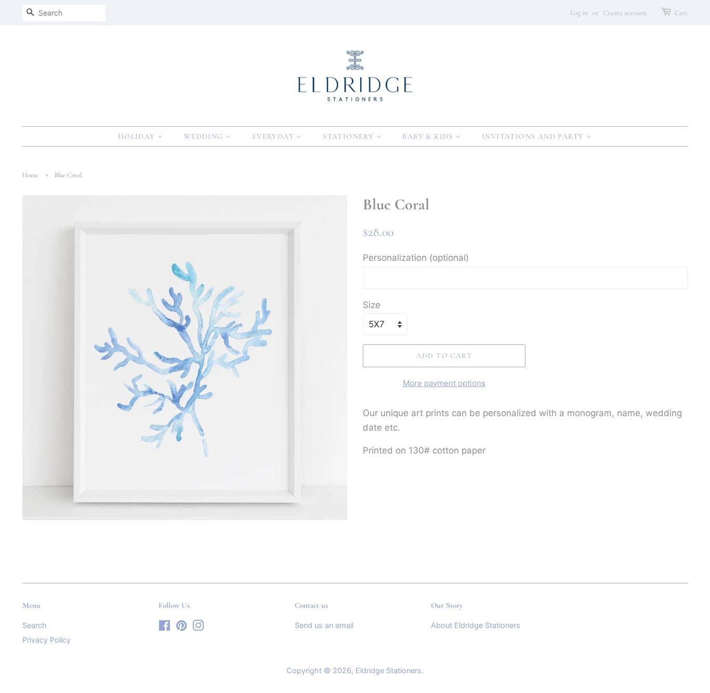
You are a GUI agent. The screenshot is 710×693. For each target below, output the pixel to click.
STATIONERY (349, 136)
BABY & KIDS (428, 136)
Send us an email (324, 625)
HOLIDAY (137, 136)
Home (30, 175)
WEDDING (205, 136)
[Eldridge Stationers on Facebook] (164, 627)
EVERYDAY (274, 136)
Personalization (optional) (416, 257)
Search (34, 625)
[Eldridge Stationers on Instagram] (198, 627)
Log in (579, 12)
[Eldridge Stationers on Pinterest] (181, 627)
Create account (625, 12)
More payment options (444, 383)
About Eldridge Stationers (475, 625)
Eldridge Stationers (389, 670)
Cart (681, 12)
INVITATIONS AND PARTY (534, 136)
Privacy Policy (46, 639)
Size (371, 305)
